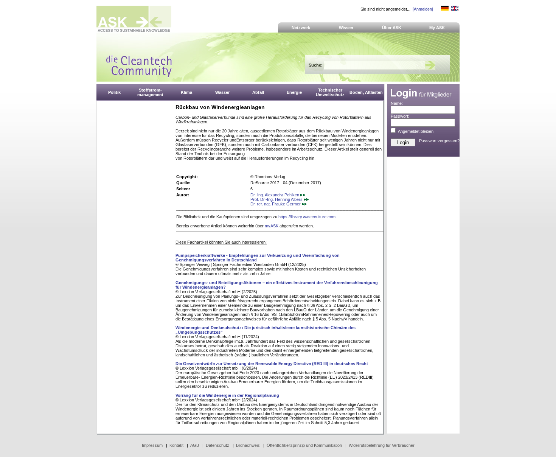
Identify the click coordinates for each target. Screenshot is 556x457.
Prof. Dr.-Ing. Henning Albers (277, 199)
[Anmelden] (423, 9)
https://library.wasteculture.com (306, 217)
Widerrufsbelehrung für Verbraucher (382, 445)
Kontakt (176, 445)
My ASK (437, 27)
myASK (271, 226)
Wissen (346, 27)
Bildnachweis (248, 445)
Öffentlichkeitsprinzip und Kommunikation (304, 445)
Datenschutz (217, 445)
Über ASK (391, 27)
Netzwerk (301, 27)
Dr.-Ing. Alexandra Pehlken (275, 195)
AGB (194, 445)
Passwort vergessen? (439, 140)
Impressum (152, 445)
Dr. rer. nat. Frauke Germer (276, 204)
